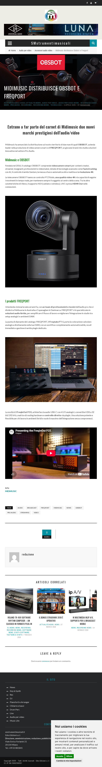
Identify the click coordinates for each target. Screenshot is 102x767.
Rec (6, 28)
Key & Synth (10, 22)
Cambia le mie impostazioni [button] (68, 761)
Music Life (9, 66)
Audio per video (12, 60)
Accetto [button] (59, 756)
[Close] (4, 4)
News (7, 17)
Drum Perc (10, 50)
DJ (6, 33)
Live (7, 55)
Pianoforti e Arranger (15, 39)
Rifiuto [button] (69, 756)
